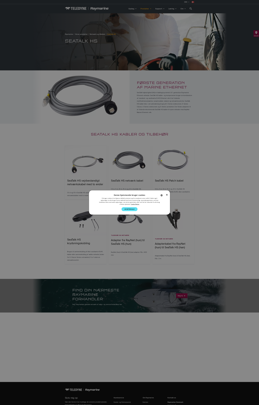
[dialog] (129, 202)
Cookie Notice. (135, 204)
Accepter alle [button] (129, 209)
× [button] (167, 194)
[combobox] (162, 195)
